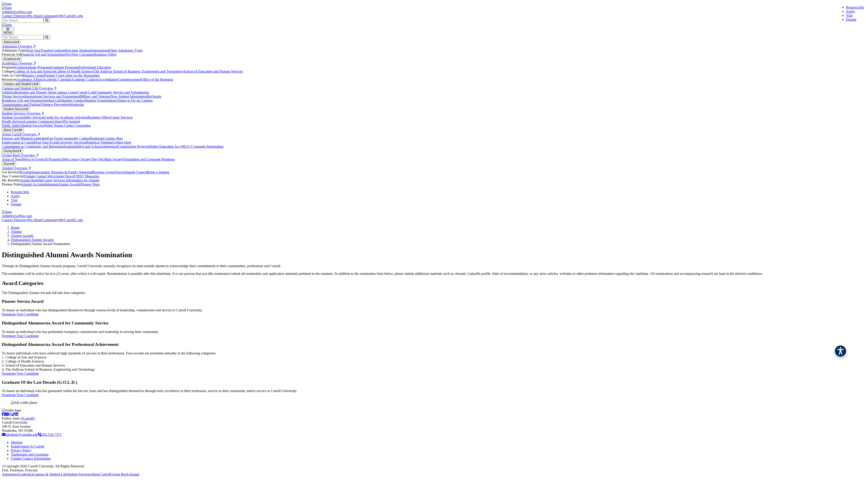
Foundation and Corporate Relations (149, 159)
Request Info (855, 7)
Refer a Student (158, 172)
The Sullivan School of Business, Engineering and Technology (138, 71)
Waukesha (76, 104)
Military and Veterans (95, 96)
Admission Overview (17, 46)
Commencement (129, 79)
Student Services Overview (21, 113)
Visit (849, 15)
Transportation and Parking (21, 104)
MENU (8, 32)
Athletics (8, 92)
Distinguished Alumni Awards (32, 240)
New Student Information (129, 96)
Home (15, 228)
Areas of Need (12, 159)
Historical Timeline (99, 142)
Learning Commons (38, 121)
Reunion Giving (103, 172)
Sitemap (16, 442)
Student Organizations (101, 100)
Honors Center (33, 75)
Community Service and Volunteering (122, 92)
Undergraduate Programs (33, 67)
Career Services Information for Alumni (71, 180)
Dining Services (13, 96)
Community (50, 16)
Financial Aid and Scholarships (43, 54)
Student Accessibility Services (23, 117)
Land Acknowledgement (100, 146)
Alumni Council (135, 172)
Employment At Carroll (27, 446)
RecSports (154, 96)
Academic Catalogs (85, 79)
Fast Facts (54, 138)
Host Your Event (46, 142)
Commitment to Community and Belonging (33, 146)
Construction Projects (133, 146)
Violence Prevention (54, 104)
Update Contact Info (38, 176)
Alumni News (63, 176)
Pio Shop (34, 16)
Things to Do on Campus (135, 100)
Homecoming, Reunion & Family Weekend (61, 172)
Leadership (39, 138)
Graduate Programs (64, 67)
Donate (851, 19)
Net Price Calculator (79, 54)
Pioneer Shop (90, 184)
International (100, 50)
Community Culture (76, 138)
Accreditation (108, 79)
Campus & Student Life (50, 474)
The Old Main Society (107, 159)
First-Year (34, 50)
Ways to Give (32, 159)
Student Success (32, 125)
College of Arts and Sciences (34, 71)
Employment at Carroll (18, 142)
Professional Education (94, 67)
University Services (72, 142)
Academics (25, 474)
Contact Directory (14, 16)
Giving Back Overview (19, 155)
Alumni (16, 232)
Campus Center (66, 92)
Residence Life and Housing (22, 100)
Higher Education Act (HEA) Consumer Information (185, 146)
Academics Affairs (29, 79)
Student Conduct (73, 100)
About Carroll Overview (20, 134)
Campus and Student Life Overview (28, 88)
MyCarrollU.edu (71, 16)
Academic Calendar (57, 79)
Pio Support (71, 121)
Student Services (78, 474)
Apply (850, 11)
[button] (840, 351)
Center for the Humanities (81, 75)
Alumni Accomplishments (39, 184)
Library (58, 121)
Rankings (97, 138)
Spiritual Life (51, 100)
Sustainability (73, 146)
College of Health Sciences (74, 71)
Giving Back (119, 474)
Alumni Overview (15, 168)
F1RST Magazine (86, 176)
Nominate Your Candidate (20, 314)
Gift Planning (51, 159)
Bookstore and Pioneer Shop (34, 92)
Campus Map (113, 138)
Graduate (58, 50)
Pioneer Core (53, 75)
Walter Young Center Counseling (67, 125)
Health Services (13, 121)
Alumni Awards (69, 184)
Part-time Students (78, 50)
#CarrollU (28, 418)
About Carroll (100, 474)
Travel (119, 172)
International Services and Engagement (52, 96)
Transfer (46, 50)
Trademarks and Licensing (29, 454)
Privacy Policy (21, 450)
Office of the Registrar (157, 79)
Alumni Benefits (31, 180)
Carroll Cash (86, 92)
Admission (9, 474)
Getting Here (122, 142)
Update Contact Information (31, 458)
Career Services (121, 117)
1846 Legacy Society (76, 159)
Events (25, 172)
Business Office (105, 54)
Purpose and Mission (17, 138)
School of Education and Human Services (213, 71)
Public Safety (11, 125)
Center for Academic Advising (66, 117)
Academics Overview (18, 63)
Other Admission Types (126, 50)
